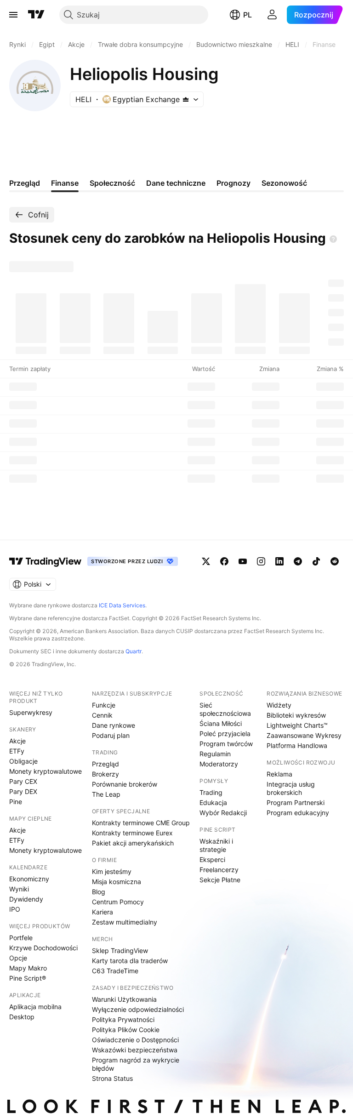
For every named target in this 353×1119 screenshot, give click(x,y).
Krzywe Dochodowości (43, 948)
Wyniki (19, 889)
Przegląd (105, 764)
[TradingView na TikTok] (316, 561)
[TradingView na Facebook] (224, 561)
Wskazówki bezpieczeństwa (134, 1050)
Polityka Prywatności (123, 1019)
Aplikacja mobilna (35, 1007)
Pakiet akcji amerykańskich (133, 843)
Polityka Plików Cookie (125, 1029)
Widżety (279, 705)
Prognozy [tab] (233, 183)
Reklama (279, 774)
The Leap (106, 794)
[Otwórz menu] (13, 15)
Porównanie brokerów (124, 784)
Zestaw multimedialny (124, 922)
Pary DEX (23, 791)
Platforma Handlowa (297, 745)
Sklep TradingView (120, 950)
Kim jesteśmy (111, 871)
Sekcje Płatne (219, 880)
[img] (186, 99)
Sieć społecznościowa (225, 709)
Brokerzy (105, 774)
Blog (98, 892)
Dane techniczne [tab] (175, 183)
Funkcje (103, 705)
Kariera (102, 912)
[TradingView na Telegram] (297, 561)
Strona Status (112, 1078)
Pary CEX (23, 781)
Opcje (18, 958)
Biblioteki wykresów (296, 715)
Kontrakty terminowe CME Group (141, 823)
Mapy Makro (28, 968)
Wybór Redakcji (223, 812)
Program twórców (226, 744)
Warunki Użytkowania (124, 999)
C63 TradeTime (115, 971)
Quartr (133, 651)
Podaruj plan (111, 735)
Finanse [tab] (65, 183)
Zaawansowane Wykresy (304, 735)
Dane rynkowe (113, 725)
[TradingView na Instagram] (261, 561)
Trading (210, 792)
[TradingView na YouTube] (242, 561)
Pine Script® (27, 978)
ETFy (16, 751)
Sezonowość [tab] (284, 183)
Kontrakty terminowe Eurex (132, 833)
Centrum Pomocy (118, 902)
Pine (15, 801)
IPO (14, 909)
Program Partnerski (296, 802)
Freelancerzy (219, 870)
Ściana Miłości (220, 723)
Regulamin (215, 754)
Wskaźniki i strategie (216, 845)
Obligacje (23, 761)
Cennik (102, 715)
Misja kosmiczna (116, 881)
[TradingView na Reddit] (334, 561)
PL (247, 14)
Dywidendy (26, 899)
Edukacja (213, 802)
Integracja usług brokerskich (291, 788)
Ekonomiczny (29, 879)
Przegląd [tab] (24, 183)
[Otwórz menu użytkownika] (272, 15)
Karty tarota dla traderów (130, 961)
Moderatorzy (218, 764)
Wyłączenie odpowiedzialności (138, 1009)
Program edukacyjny (298, 812)
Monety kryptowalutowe (45, 771)
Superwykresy (30, 712)
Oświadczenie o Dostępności (135, 1040)
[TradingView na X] (205, 561)
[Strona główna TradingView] (36, 14)
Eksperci (212, 859)
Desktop (21, 1017)
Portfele (21, 938)
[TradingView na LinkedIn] (279, 561)
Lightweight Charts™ (297, 725)
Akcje (17, 741)
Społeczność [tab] (112, 183)
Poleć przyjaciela (225, 733)
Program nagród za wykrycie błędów (135, 1064)
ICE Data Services (122, 605)
